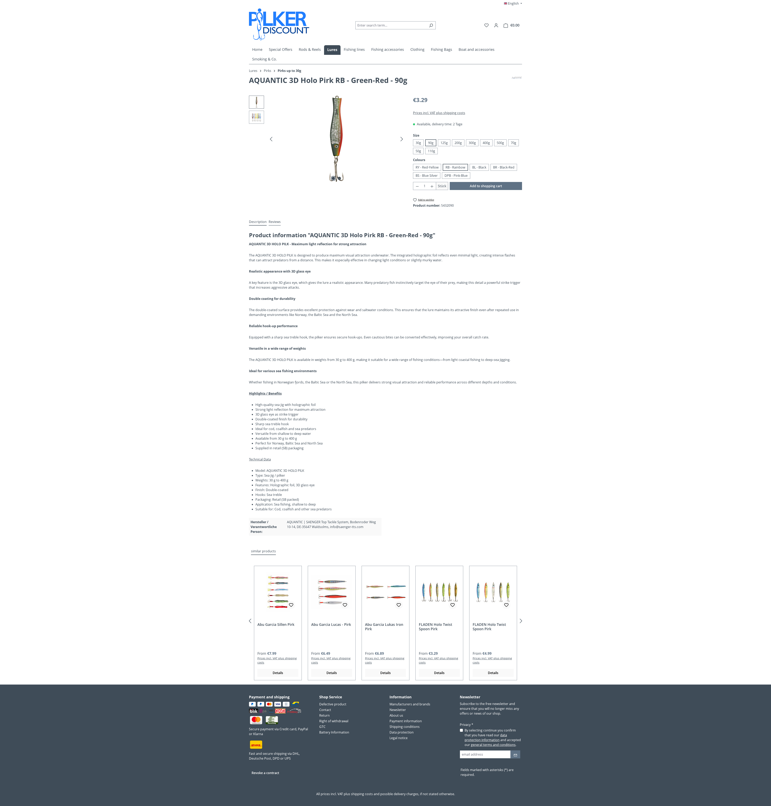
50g (418, 151)
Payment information (406, 721)
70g (513, 143)
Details (278, 673)
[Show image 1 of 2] (333, 178)
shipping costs (362, 794)
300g (472, 143)
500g (500, 143)
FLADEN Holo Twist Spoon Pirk (435, 626)
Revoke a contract (265, 773)
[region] (327, 139)
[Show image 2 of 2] (339, 178)
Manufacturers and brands (410, 704)
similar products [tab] (263, 551)
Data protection (402, 732)
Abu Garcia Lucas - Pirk (331, 624)
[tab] (258, 222)
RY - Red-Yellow (427, 167)
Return (324, 715)
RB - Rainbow (455, 167)
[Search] (431, 25)
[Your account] (496, 25)
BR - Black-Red (503, 167)
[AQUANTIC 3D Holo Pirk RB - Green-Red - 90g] (336, 139)
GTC (322, 726)
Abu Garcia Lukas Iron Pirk (384, 626)
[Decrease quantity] (417, 186)
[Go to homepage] (279, 24)
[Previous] (271, 138)
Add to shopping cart (486, 186)
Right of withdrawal (333, 721)
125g (444, 143)
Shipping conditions (405, 726)
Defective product (332, 704)
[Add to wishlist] (291, 605)
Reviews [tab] (275, 222)
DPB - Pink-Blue (456, 175)
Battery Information (334, 732)
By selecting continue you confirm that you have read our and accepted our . (493, 737)
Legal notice (399, 738)
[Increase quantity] (432, 186)
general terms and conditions (493, 745)
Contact (325, 710)
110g (431, 151)
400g (486, 143)
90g (430, 143)
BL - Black (479, 167)
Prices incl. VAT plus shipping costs (439, 113)
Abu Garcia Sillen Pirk (275, 624)
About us (396, 715)
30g (418, 143)
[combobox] (390, 25)
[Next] (402, 138)
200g (458, 143)
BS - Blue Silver (427, 175)
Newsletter (398, 710)
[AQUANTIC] (516, 82)
